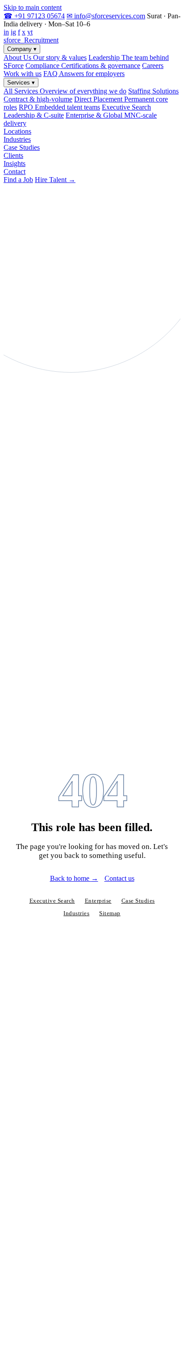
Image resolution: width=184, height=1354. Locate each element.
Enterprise (98, 901)
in (6, 32)
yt (30, 32)
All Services (65, 91)
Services (21, 82)
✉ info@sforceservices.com (106, 16)
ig (13, 32)
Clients (13, 155)
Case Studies (22, 147)
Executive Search (52, 901)
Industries (17, 139)
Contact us (119, 878)
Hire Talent (55, 179)
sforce (31, 40)
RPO (59, 107)
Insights (14, 163)
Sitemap (110, 913)
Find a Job (18, 179)
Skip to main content (33, 7)
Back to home (74, 878)
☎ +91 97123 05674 (34, 16)
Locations (17, 131)
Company (22, 49)
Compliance (82, 65)
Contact (14, 171)
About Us (45, 57)
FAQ (84, 73)
